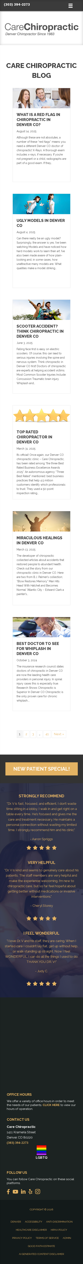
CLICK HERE (51, 1105)
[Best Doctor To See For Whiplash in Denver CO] (41, 627)
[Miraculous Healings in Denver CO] (41, 521)
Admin (67, 1238)
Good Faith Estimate (41, 1246)
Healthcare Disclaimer (31, 1229)
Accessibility (33, 1221)
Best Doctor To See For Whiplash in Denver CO (38, 648)
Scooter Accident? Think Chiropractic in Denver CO (40, 331)
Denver (16, 1221)
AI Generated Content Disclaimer (41, 1254)
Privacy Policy (22, 1238)
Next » (59, 734)
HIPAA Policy (59, 1229)
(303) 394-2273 (17, 4)
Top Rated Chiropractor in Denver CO (34, 437)
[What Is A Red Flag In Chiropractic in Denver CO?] (41, 98)
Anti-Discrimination (59, 1221)
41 (47, 734)
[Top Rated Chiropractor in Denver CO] (41, 415)
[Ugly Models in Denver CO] (41, 204)
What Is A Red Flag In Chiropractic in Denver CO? (38, 119)
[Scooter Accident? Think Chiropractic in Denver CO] (41, 309)
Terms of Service (47, 1238)
